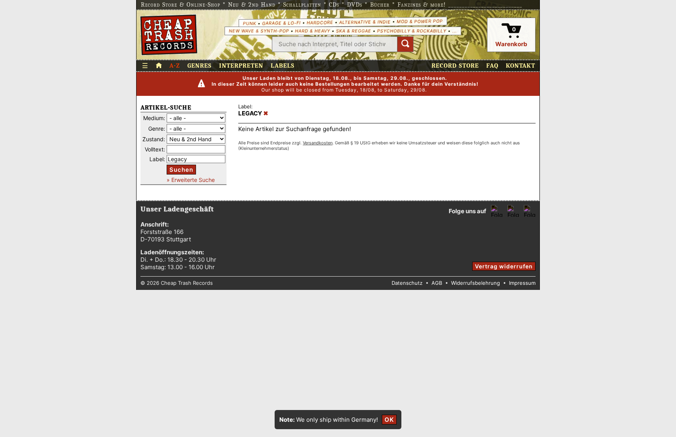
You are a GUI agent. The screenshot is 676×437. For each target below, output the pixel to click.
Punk (249, 23)
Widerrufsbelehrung (475, 283)
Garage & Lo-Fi (281, 23)
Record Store (455, 65)
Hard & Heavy (312, 31)
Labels (283, 65)
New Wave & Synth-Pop (259, 31)
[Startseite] (169, 35)
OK (389, 419)
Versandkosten (318, 143)
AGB (436, 283)
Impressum (522, 283)
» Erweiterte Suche (191, 179)
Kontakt (520, 65)
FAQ (492, 65)
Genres (199, 65)
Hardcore (319, 22)
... (454, 31)
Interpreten (241, 65)
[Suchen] (405, 44)
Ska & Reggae (353, 31)
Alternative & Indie (364, 22)
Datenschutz (407, 283)
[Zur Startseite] (159, 65)
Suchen (181, 169)
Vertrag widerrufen (504, 266)
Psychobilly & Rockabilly (411, 31)
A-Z (174, 65)
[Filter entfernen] (265, 113)
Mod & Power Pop (419, 21)
